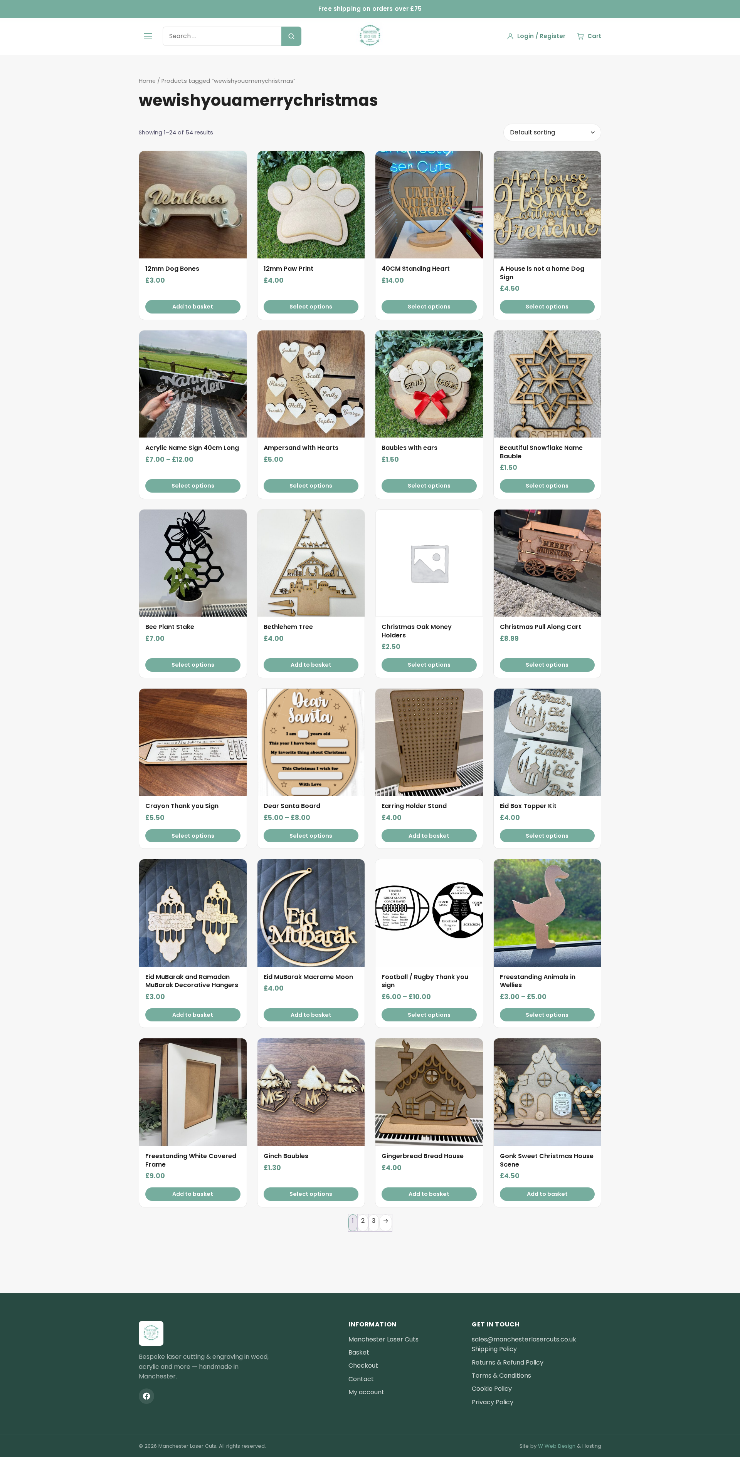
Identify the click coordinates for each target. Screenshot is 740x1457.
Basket (358, 1352)
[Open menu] (148, 36)
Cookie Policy (492, 1388)
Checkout (363, 1365)
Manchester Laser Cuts (383, 1339)
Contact (361, 1379)
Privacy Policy (492, 1402)
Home (147, 81)
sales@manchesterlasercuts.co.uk (524, 1339)
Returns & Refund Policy (507, 1362)
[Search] (291, 36)
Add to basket (192, 306)
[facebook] (146, 1396)
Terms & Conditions (501, 1375)
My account (366, 1392)
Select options (310, 306)
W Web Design (556, 1446)
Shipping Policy (494, 1349)
